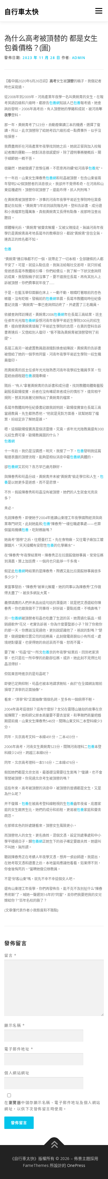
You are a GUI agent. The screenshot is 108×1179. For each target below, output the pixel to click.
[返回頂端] (54, 1145)
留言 (10, 955)
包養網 (54, 102)
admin (79, 57)
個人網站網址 (16, 1072)
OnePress (76, 1165)
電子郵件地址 (18, 1048)
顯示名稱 (14, 1025)
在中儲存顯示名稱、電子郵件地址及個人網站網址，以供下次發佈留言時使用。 (52, 1105)
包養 (76, 102)
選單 (97, 10)
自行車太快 (21, 11)
